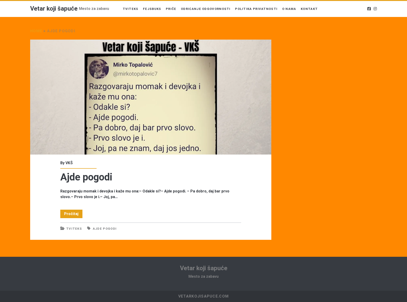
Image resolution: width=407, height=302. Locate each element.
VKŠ (69, 163)
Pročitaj (73, 214)
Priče (171, 9)
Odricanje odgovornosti (206, 9)
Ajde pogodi (150, 97)
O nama (289, 9)
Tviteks (130, 9)
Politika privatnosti (256, 9)
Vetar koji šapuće (53, 8)
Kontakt (309, 9)
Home (36, 31)
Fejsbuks (152, 9)
